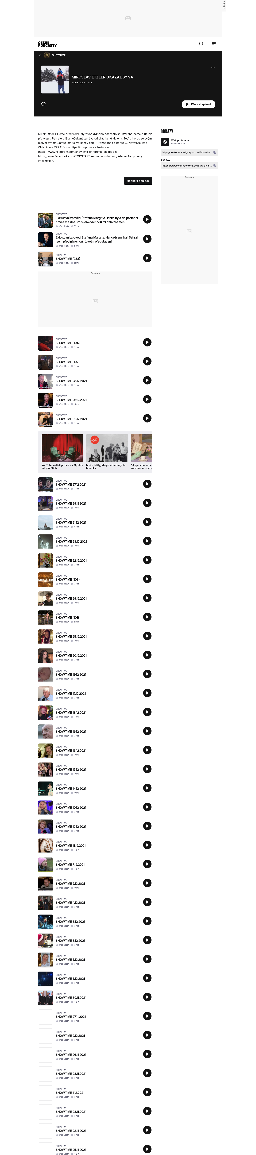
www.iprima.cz (178, 143)
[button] (201, 43)
